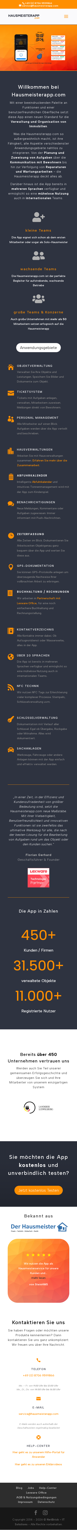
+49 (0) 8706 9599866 (38, 1375)
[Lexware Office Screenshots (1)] (38, 64)
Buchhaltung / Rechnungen (43, 592)
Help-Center (48, 1488)
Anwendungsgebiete (38, 347)
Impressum (25, 1502)
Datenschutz (46, 1502)
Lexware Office (36, 1492)
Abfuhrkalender (42, 482)
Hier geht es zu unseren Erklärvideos (38, 1464)
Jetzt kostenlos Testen (38, 1190)
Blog (19, 1488)
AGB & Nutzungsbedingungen (36, 1497)
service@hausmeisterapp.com (38, 1414)
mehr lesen (38, 1278)
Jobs (30, 1488)
